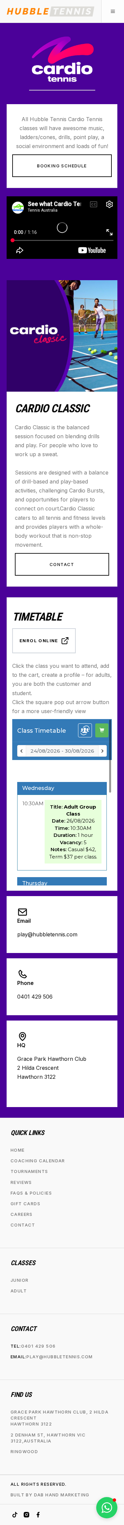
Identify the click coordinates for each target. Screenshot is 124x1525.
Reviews (21, 1182)
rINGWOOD (24, 1451)
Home (18, 1150)
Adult (19, 1290)
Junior (19, 1280)
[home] (50, 11)
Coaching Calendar (38, 1160)
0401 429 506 (38, 1346)
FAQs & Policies (31, 1193)
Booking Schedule (62, 165)
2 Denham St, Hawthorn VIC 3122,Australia (48, 1437)
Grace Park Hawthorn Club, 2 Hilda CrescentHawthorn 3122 (59, 1418)
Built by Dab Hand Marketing (50, 1494)
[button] (112, 11)
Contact (62, 564)
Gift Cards (25, 1203)
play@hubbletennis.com (59, 1356)
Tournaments (29, 1171)
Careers (22, 1214)
